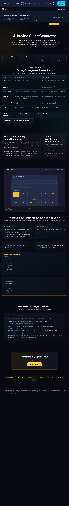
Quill (3, 23)
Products (17, 3)
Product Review (39, 377)
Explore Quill (61, 9)
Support (48, 3)
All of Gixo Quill (60, 377)
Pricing (33, 3)
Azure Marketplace (57, 17)
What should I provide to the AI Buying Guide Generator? (15, 114)
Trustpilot (59, 20)
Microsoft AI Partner (58, 15)
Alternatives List (50, 377)
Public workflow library (10, 23)
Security (43, 3)
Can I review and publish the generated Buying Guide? (16, 121)
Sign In (54, 3)
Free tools (22, 3)
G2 (62, 17)
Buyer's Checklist (9, 377)
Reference (28, 3)
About (38, 3)
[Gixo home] (8, 3)
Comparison (29, 377)
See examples (63, 23)
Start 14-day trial (61, 3)
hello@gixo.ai (17, 393)
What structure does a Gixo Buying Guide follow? (50, 114)
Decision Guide (20, 377)
